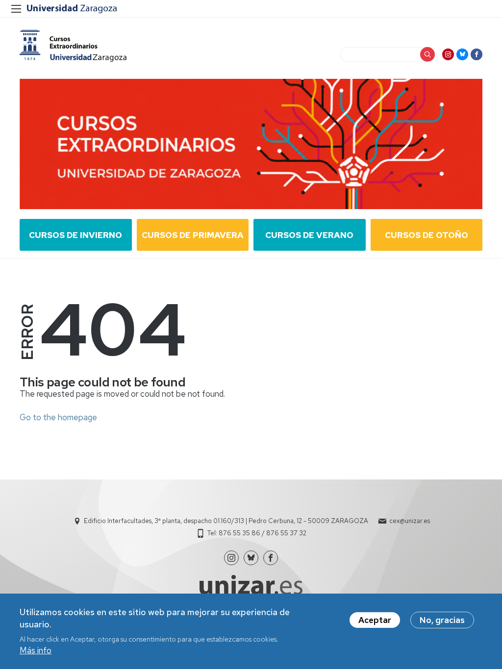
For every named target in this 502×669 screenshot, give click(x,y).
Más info (35, 650)
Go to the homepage (58, 417)
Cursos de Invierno (75, 235)
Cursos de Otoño (426, 235)
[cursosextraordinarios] (73, 46)
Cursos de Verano (309, 235)
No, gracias (442, 620)
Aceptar (374, 620)
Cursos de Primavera (193, 235)
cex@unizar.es (409, 521)
